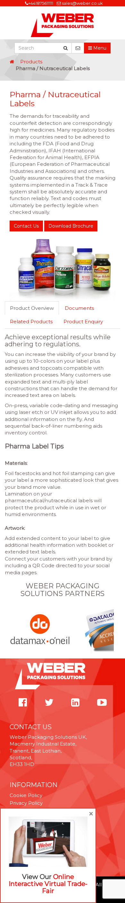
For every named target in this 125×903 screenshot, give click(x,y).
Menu (99, 48)
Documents (79, 308)
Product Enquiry (83, 321)
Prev (13, 630)
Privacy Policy (26, 803)
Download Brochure (70, 226)
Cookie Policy (26, 795)
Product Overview (32, 308)
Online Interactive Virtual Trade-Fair (48, 884)
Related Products (31, 321)
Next (112, 630)
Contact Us (26, 226)
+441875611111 (40, 3)
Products (31, 62)
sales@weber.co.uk (82, 3)
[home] (12, 62)
